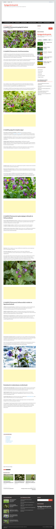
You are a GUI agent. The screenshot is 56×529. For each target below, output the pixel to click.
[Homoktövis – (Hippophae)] (40, 52)
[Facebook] (49, 2)
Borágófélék (8, 469)
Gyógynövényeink (11, 5)
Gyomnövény (40, 22)
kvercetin (15, 133)
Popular (39, 39)
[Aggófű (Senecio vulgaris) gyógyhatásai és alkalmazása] (31, 477)
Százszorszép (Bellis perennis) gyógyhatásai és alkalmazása (19, 482)
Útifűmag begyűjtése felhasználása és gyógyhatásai (8, 482)
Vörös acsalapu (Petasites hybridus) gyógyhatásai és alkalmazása (14, 515)
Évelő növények (24, 22)
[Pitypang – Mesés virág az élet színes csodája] (40, 61)
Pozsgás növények (47, 22)
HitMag (51, 526)
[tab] (39, 40)
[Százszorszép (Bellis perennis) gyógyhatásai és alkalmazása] (20, 477)
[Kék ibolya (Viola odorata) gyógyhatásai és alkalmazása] (6, 520)
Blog (13, 22)
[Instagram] (51, 2)
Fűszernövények (8, 437)
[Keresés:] (44, 28)
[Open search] (52, 23)
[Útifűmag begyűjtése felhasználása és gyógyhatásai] (8, 477)
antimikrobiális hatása (30, 396)
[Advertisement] (28, 15)
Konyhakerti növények (32, 22)
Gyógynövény (17, 22)
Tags (49, 39)
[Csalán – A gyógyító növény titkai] (40, 42)
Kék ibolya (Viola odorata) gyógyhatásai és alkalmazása (14, 520)
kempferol (19, 133)
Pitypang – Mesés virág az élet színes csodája (48, 62)
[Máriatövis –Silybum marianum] (40, 47)
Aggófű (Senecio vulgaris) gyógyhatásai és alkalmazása (30, 482)
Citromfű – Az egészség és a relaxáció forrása (48, 57)
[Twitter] (50, 2)
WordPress (47, 526)
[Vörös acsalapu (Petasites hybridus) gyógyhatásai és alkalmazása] (6, 514)
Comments (45, 39)
